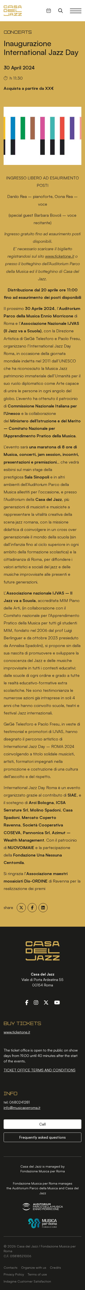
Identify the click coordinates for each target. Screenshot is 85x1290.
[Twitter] (46, 1002)
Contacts (10, 1267)
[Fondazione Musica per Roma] (42, 1223)
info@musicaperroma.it (22, 1107)
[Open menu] (75, 10)
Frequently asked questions (42, 1137)
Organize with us (33, 1267)
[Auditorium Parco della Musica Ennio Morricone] (42, 1206)
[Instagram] (36, 1002)
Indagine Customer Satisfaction (27, 1281)
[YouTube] (57, 1002)
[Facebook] (26, 1002)
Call (42, 1124)
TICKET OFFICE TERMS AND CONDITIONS (39, 1070)
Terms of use (37, 1274)
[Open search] (60, 10)
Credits (55, 1267)
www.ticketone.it (17, 1032)
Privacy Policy (14, 1274)
